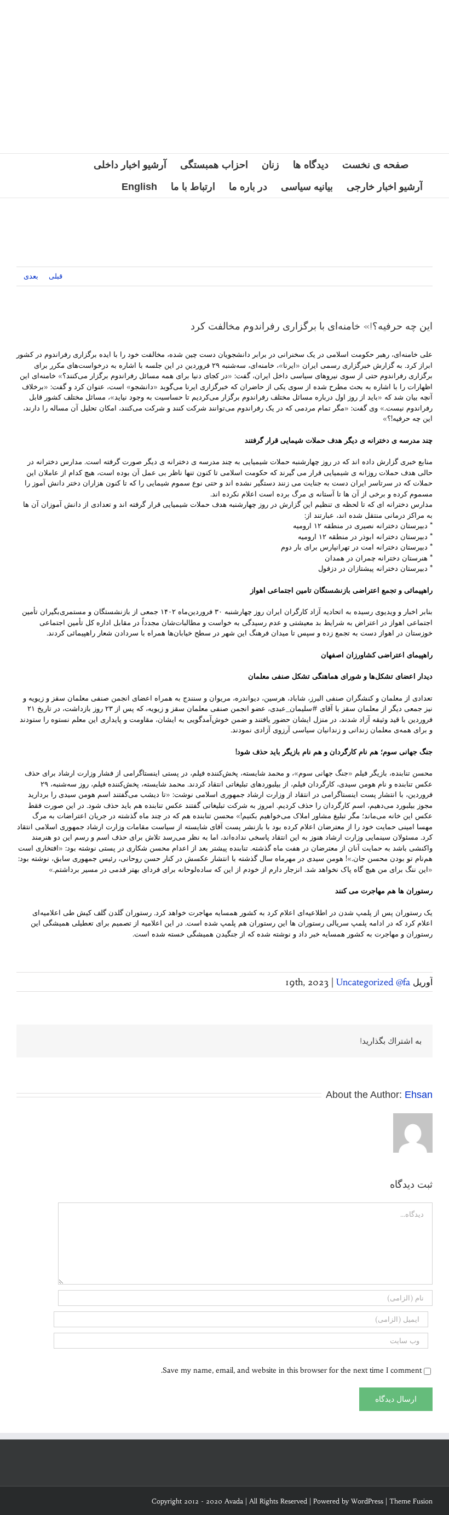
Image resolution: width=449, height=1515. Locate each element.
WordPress (367, 1501)
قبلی (55, 276)
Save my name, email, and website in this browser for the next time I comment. (291, 1370)
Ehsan (419, 1094)
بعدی (31, 276)
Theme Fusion (411, 1501)
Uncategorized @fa (373, 981)
